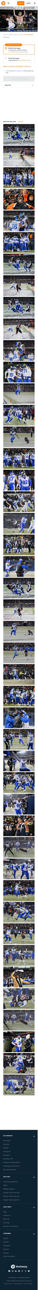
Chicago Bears (29, 34)
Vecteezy (6, 1143)
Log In (28, 3)
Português (6, 1244)
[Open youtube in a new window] (28, 1270)
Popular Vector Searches (11, 1191)
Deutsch (6, 1248)
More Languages (9, 1255)
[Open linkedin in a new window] (15, 1270)
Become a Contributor (10, 1225)
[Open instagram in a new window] (12, 1270)
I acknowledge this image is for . (19, 71)
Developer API (8, 1158)
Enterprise (6, 1150)
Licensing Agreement (10, 1181)
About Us (6, 1218)
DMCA (5, 1184)
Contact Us (7, 1214)
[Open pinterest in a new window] (18, 1270)
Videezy (5, 1147)
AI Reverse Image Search (11, 1161)
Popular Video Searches (11, 1199)
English (5, 1237)
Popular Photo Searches (11, 1195)
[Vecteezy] (3, 3)
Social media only (13, 52)
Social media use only (24, 60)
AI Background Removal (11, 1165)
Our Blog (6, 1222)
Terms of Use (7, 1283)
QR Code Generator (9, 1169)
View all (20, 120)
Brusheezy (6, 1139)
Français (6, 1252)
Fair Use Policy (27, 1283)
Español (6, 1241)
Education (6, 1154)
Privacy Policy (17, 1283)
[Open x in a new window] (25, 1270)
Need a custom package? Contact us (17, 66)
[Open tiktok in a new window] (21, 1270)
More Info (8, 84)
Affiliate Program (9, 1188)
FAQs (5, 1211)
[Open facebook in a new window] (8, 1270)
